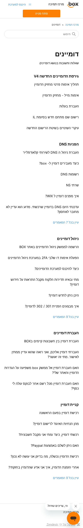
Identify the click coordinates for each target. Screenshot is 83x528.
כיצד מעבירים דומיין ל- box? (59, 163)
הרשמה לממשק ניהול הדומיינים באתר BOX (49, 247)
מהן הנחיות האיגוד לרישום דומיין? (56, 424)
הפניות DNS (69, 144)
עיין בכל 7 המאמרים (66, 222)
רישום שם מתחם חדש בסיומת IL (56, 117)
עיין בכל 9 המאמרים (66, 317)
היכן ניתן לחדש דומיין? (64, 295)
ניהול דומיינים (68, 239)
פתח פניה (41, 13)
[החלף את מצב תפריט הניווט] (30, 4)
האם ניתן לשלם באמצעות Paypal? (55, 445)
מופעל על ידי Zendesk (61, 524)
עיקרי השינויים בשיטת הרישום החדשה (53, 128)
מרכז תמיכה (72, 24)
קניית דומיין (70, 404)
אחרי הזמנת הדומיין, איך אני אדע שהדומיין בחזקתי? (43, 467)
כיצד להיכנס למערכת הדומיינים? (57, 269)
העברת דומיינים (66, 333)
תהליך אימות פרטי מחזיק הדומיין (56, 84)
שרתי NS (72, 185)
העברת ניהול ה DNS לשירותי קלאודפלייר (51, 152)
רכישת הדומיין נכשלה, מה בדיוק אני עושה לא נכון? (45, 456)
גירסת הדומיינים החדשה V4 (56, 76)
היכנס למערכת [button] (17, 4)
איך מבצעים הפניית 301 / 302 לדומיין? (52, 306)
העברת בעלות (69, 106)
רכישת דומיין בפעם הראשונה (59, 413)
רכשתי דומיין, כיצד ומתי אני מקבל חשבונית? (49, 435)
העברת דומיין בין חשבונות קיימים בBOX (51, 341)
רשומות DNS (70, 174)
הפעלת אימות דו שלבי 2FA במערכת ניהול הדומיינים (43, 258)
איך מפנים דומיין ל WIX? (62, 196)
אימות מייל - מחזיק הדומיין (61, 95)
